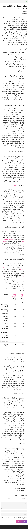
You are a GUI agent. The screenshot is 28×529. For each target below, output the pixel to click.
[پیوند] (23, 2)
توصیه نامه (11, 239)
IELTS (5, 267)
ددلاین (15, 185)
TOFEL (22, 269)
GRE (4, 241)
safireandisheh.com (13, 526)
